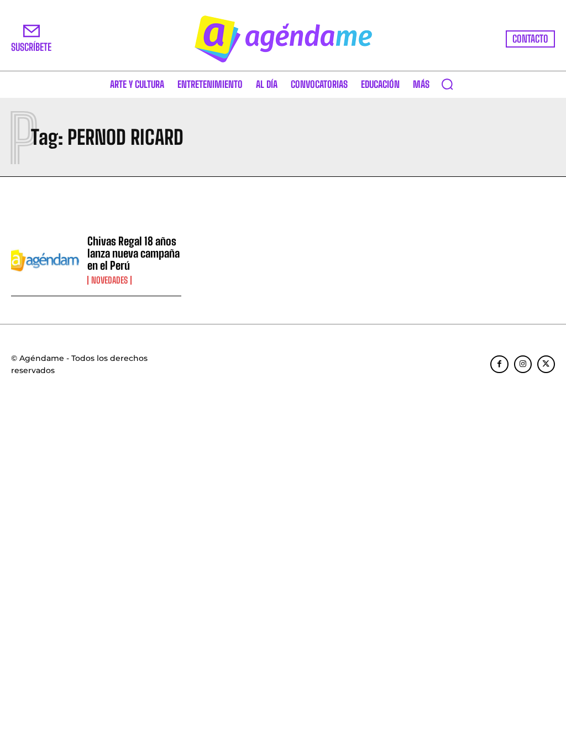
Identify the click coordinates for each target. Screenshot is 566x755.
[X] (546, 364)
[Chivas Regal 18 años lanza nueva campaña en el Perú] (45, 260)
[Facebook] (499, 364)
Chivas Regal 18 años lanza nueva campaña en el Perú (133, 253)
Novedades (109, 280)
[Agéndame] (283, 38)
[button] (447, 84)
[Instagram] (523, 364)
